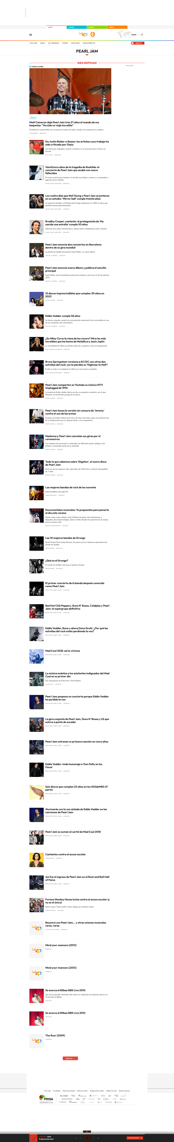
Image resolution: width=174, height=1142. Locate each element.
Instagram (75, 1069)
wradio (83, 1098)
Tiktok (79, 1069)
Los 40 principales (73, 1096)
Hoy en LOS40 (75, 43)
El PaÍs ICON (91, 1101)
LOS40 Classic (37, 67)
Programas (55, 43)
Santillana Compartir (94, 1096)
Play (87, 1138)
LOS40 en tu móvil (111, 1091)
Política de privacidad (69, 1091)
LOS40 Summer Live (89, 43)
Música (42, 43)
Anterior (76, 1138)
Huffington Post (67, 1098)
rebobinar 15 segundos (80, 1138)
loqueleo (108, 1101)
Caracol (122, 1096)
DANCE (91, 27)
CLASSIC (71, 27)
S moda (99, 1101)
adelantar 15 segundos (93, 1138)
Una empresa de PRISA (46, 1097)
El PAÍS (64, 1096)
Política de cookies (82, 1091)
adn (115, 1096)
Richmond (63, 1101)
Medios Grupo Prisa (46, 1102)
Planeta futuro (113, 1098)
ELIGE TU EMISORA (134, 1138)
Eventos (65, 43)
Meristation (118, 1101)
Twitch (95, 1069)
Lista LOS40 (33, 43)
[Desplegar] (87, 1131)
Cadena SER (102, 1096)
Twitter (87, 1069)
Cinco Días (91, 1098)
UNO (77, 1098)
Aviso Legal (47, 1091)
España (134, 35)
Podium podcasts (83, 1101)
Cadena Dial (99, 1098)
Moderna (72, 1101)
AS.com (109, 1096)
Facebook (91, 1069)
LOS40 (50, 27)
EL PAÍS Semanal (106, 1098)
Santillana (83, 1096)
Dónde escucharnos (124, 1091)
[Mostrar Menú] (32, 34)
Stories (99, 1069)
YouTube (83, 1069)
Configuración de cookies (97, 1091)
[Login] (142, 34)
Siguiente (69, 1058)
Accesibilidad (56, 1091)
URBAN (111, 27)
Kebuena (121, 1098)
